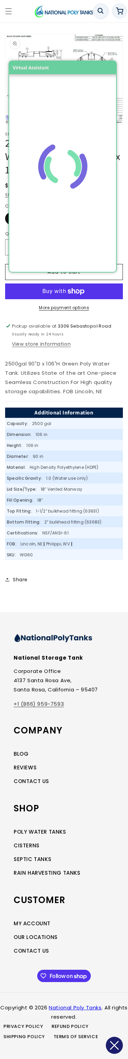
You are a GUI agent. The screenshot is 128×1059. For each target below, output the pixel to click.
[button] (8, 11)
